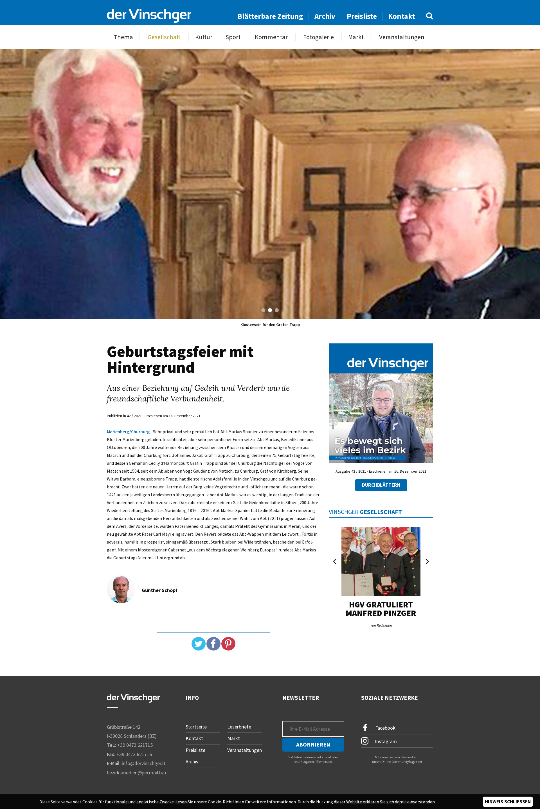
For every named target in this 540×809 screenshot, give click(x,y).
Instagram (385, 741)
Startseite (196, 726)
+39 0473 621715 (135, 745)
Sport (233, 37)
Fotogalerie (318, 37)
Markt (356, 37)
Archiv (324, 16)
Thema (123, 37)
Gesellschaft (164, 37)
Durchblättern (381, 485)
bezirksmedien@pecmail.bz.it (137, 772)
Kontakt (401, 16)
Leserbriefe (239, 726)
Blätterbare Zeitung (270, 16)
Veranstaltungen (401, 37)
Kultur (203, 37)
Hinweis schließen (508, 802)
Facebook (384, 727)
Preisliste (362, 16)
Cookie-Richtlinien (226, 801)
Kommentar (271, 37)
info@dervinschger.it (143, 763)
